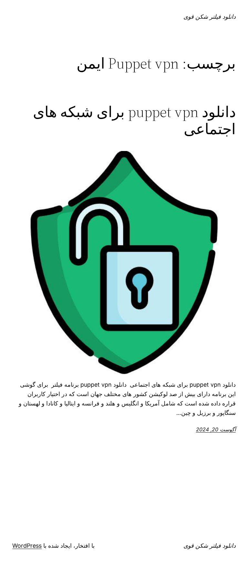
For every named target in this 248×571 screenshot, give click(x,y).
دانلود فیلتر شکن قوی (209, 16)
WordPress (27, 545)
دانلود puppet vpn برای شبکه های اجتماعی (134, 120)
